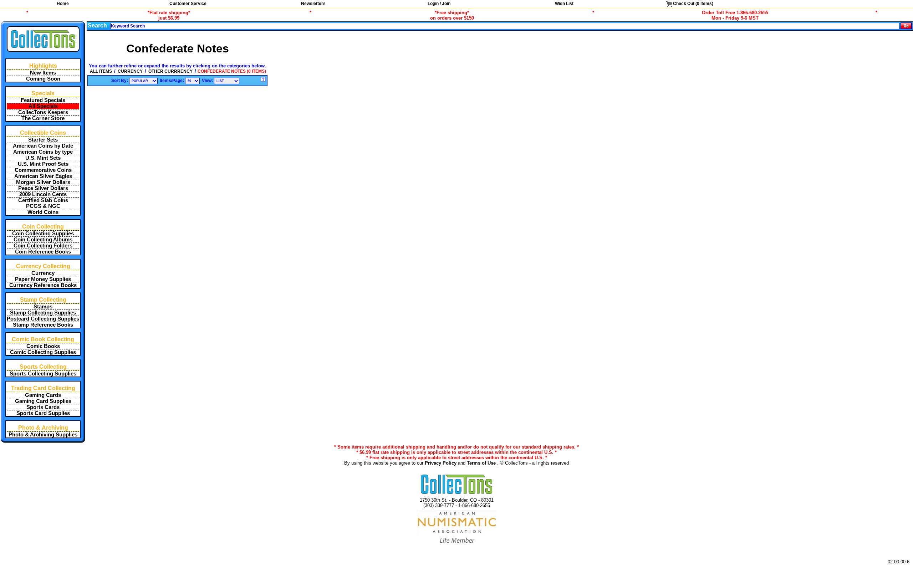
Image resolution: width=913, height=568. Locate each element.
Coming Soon (43, 79)
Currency (43, 273)
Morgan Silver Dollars (43, 182)
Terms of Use (482, 463)
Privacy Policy (441, 463)
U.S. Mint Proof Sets (43, 164)
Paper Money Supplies (43, 279)
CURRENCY (130, 71)
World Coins (42, 212)
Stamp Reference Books (43, 325)
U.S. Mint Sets (43, 158)
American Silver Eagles (43, 176)
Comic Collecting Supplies (43, 352)
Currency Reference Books (43, 285)
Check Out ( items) (692, 3)
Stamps (43, 306)
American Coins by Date (43, 146)
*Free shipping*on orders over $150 (452, 15)
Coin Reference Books (43, 252)
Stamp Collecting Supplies (43, 313)
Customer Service (187, 3)
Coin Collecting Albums (43, 239)
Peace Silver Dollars (43, 188)
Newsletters (313, 3)
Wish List (564, 3)
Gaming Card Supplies (43, 401)
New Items (43, 73)
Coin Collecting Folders (43, 246)
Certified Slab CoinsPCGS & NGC (43, 203)
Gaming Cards (43, 395)
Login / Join (439, 3)
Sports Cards (43, 407)
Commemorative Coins (43, 170)
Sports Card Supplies (43, 413)
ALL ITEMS (101, 71)
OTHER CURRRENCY (170, 71)
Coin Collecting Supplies (43, 233)
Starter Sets (43, 140)
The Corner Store (43, 118)
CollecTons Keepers (43, 112)
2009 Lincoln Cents (43, 194)
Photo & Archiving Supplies (43, 434)
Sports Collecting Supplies (43, 374)
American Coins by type (43, 152)
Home (63, 3)
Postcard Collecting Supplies (43, 319)
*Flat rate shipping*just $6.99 (169, 15)
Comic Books (43, 346)
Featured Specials (43, 100)
